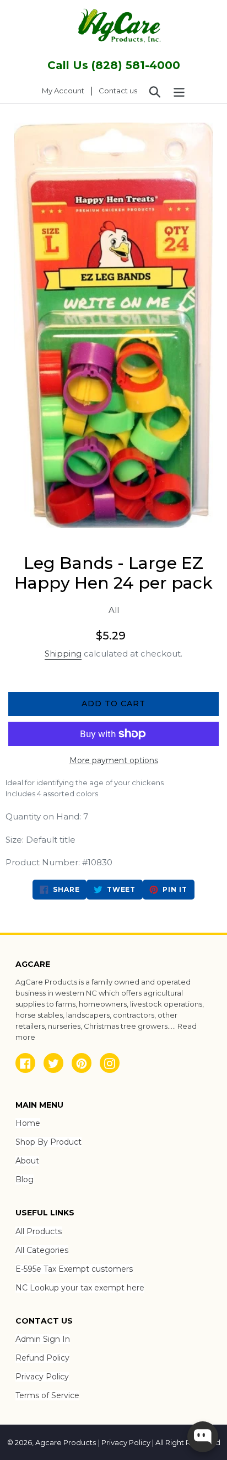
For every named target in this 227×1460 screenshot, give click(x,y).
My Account (66, 90)
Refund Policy (42, 1358)
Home (27, 1123)
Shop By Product (48, 1142)
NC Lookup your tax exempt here (79, 1288)
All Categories (41, 1250)
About (27, 1161)
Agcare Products (65, 1442)
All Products (38, 1231)
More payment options (113, 760)
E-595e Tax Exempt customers (74, 1269)
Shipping (63, 653)
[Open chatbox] (202, 1436)
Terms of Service (47, 1395)
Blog (24, 1179)
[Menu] (179, 91)
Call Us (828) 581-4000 (113, 65)
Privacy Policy (42, 1377)
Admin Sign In (42, 1339)
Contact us (118, 90)
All (114, 610)
